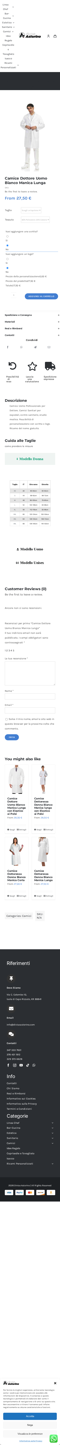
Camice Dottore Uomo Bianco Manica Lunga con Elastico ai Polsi (16, 806)
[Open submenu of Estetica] (51, 1133)
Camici (26, 916)
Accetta (30, 1416)
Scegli (12, 829)
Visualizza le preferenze (30, 1433)
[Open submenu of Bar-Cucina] (51, 1127)
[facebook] (8, 1065)
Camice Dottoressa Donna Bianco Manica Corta (16, 875)
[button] (55, 1383)
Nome (9, 690)
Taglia (8, 210)
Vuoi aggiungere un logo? (19, 254)
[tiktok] (27, 1065)
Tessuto (9, 219)
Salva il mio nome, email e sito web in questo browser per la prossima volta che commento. (29, 723)
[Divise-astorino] (30, 33)
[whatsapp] (33, 1065)
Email (9, 704)
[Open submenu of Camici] (51, 1143)
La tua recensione (16, 658)
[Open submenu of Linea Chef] (51, 1123)
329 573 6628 (14, 1059)
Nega (30, 1425)
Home (24, 75)
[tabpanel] (30, 505)
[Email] (49, 347)
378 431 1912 (13, 1054)
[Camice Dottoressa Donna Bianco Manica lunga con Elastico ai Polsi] (43, 779)
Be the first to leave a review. (21, 191)
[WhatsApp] (21, 347)
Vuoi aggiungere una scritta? (22, 231)
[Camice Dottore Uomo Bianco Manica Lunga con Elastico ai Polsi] (16, 779)
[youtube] (21, 1065)
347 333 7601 (14, 1050)
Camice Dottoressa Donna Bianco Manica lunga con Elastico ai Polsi (43, 806)
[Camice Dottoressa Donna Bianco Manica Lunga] (43, 851)
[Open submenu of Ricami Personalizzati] (51, 1163)
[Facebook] (8, 347)
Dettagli (22, 829)
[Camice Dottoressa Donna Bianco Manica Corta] (16, 851)
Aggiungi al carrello (41, 296)
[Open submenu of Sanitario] (51, 1138)
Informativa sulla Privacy (30, 1441)
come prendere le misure (19, 446)
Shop (34, 75)
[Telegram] (35, 347)
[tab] (30, 459)
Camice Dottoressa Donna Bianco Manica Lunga (43, 875)
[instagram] (14, 1065)
